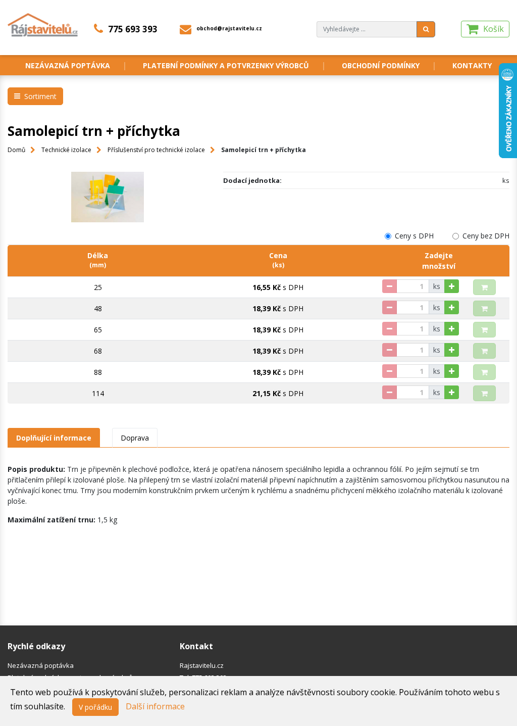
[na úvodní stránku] (43, 24)
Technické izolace (66, 150)
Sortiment (40, 96)
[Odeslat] (426, 29)
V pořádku (95, 707)
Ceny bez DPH (485, 235)
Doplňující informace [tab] (53, 438)
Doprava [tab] (135, 438)
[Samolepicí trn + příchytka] (108, 197)
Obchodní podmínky (381, 65)
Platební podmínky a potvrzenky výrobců (226, 65)
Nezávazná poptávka (67, 65)
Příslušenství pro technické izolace (156, 150)
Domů (16, 150)
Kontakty (472, 65)
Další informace (155, 706)
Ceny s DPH (414, 235)
